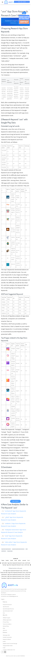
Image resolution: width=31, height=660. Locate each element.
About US (5, 630)
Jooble (4, 641)
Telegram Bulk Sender (8, 645)
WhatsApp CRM (6, 635)
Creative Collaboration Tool (9, 649)
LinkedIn (24, 560)
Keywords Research (7, 604)
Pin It (28, 560)
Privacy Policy (6, 622)
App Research (6, 606)
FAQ (4, 613)
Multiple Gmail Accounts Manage (10, 643)
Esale (4, 647)
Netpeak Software (7, 639)
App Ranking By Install (8, 611)
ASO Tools (15, 501)
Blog (4, 628)
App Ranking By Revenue (8, 608)
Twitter (2, 560)
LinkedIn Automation (7, 637)
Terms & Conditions (7, 624)
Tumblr (11, 560)
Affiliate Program (6, 617)
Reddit (7, 560)
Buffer (19, 560)
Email (15, 560)
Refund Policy (6, 626)
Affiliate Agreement (7, 620)
